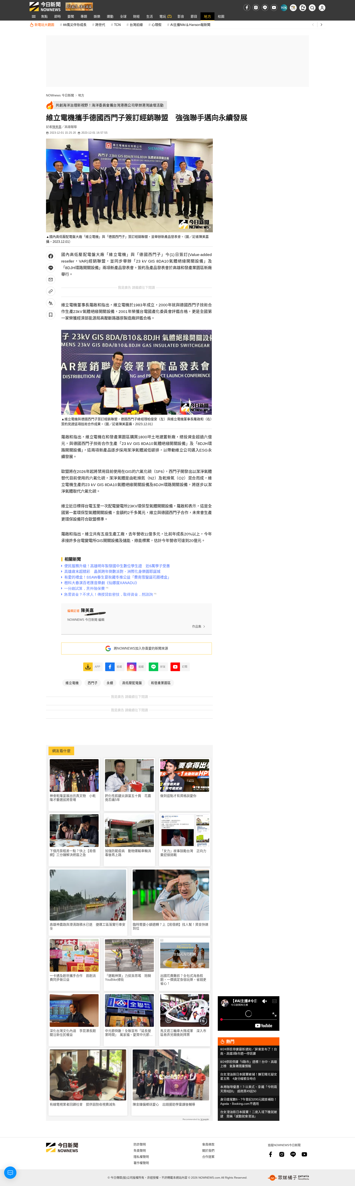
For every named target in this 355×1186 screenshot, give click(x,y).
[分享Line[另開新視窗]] (50, 267)
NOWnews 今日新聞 (60, 95)
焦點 (44, 16)
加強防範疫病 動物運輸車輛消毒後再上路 (128, 853)
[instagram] (255, 7)
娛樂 (97, 16)
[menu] (34, 16)
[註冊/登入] (322, 7)
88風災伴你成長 (74, 24)
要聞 (70, 16)
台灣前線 (136, 24)
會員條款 (208, 1144)
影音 (181, 16)
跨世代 (100, 24)
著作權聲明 (141, 1162)
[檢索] (312, 7)
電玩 (162, 16)
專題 (84, 16)
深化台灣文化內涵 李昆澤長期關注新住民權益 (73, 1033)
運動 (110, 16)
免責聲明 (140, 1150)
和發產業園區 (161, 682)
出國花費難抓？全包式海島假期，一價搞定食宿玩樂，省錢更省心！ (183, 979)
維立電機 (72, 682)
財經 (136, 16)
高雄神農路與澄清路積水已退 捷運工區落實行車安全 (87, 926)
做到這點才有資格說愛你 (178, 796)
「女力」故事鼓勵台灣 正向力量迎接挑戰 (183, 853)
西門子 (93, 682)
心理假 (156, 24)
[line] (265, 7)
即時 (57, 16)
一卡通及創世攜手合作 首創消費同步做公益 (73, 977)
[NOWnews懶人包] (293, 7)
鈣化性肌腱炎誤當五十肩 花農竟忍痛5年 (128, 797)
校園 (221, 16)
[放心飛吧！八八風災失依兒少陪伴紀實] (79, 6)
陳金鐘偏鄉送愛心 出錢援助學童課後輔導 (164, 1104)
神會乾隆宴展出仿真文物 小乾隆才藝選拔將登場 (73, 797)
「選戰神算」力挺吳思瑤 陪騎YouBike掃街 (128, 977)
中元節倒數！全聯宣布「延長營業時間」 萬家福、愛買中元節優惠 (129, 1033)
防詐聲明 (140, 1144)
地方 (207, 16)
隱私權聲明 (141, 1156)
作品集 (196, 626)
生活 (149, 16)
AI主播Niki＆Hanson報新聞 (190, 24)
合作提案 (208, 1156)
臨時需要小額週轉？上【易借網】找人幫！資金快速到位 (170, 926)
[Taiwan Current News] (283, 7)
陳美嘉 (56, 127)
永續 (110, 682)
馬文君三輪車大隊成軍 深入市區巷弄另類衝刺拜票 (183, 1033)
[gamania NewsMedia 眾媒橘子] (288, 1178)
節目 (194, 16)
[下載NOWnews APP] (302, 7)
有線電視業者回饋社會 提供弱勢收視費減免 (82, 1104)
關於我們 (208, 1150)
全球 (123, 16)
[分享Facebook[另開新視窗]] (50, 256)
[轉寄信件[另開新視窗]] (50, 279)
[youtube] (274, 7)
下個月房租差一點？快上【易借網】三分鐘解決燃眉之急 (73, 853)
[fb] (246, 7)
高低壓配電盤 (132, 682)
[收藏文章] (50, 314)
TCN (117, 24)
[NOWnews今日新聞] (45, 6)
